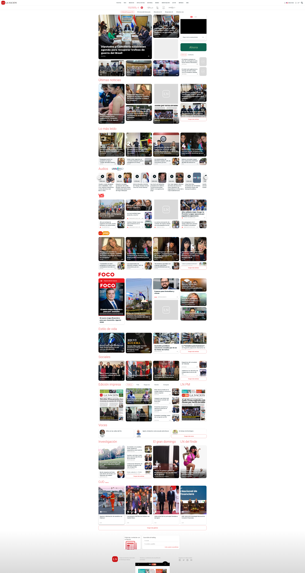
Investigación (131, 451)
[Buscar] (302, 3)
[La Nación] (9, 3)
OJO (101, 522)
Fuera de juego (160, 227)
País (101, 74)
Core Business (189, 318)
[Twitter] (183, 560)
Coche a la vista (106, 217)
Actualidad (134, 318)
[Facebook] (180, 560)
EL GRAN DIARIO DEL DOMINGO (161, 476)
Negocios (187, 289)
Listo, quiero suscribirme (171, 547)
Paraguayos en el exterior (136, 218)
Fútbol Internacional (190, 217)
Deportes (159, 74)
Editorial (184, 64)
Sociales (102, 379)
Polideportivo (106, 227)
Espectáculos (103, 351)
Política (103, 56)
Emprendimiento (162, 297)
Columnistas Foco (190, 304)
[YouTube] (191, 560)
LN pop (129, 102)
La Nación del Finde (187, 476)
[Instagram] (187, 560)
